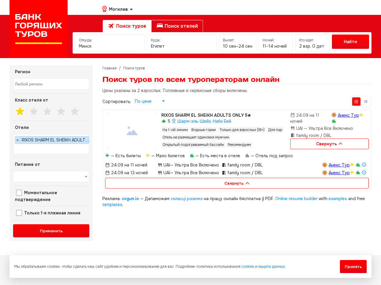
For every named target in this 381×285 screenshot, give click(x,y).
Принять (353, 266)
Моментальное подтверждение (36, 196)
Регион (22, 71)
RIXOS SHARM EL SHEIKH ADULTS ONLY (206, 115)
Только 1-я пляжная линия (51, 213)
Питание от (27, 164)
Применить (51, 230)
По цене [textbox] (143, 101)
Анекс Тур (348, 115)
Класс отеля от (31, 100)
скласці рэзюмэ (187, 198)
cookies (247, 266)
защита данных (271, 266)
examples (338, 198)
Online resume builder (296, 198)
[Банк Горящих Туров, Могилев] (39, 29)
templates (112, 204)
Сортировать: (116, 101)
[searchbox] (52, 84)
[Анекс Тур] (334, 115)
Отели (22, 127)
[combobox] (51, 84)
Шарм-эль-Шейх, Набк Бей (203, 121)
